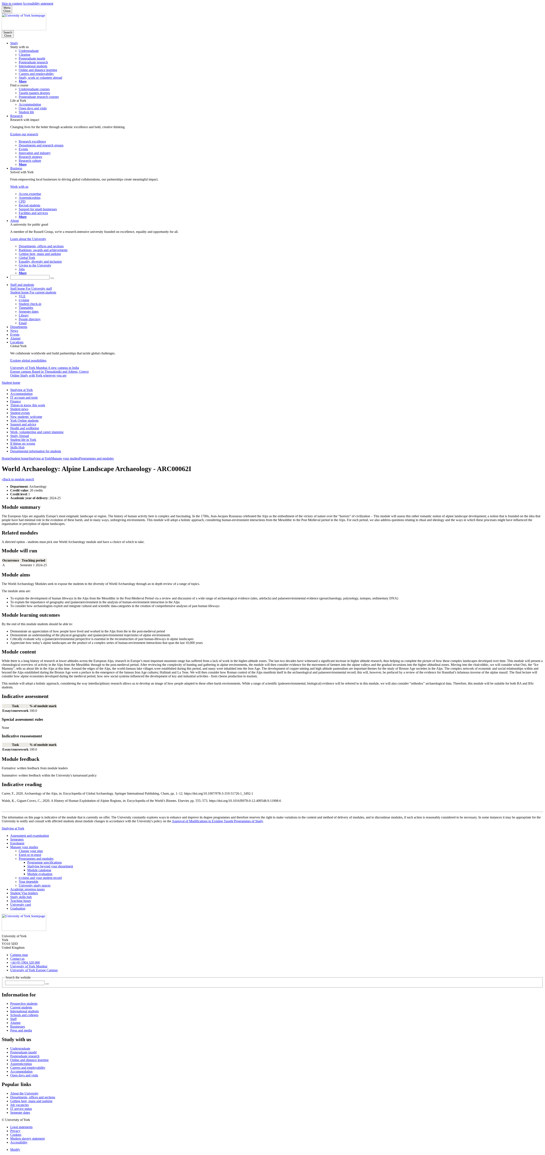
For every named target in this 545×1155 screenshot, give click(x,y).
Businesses (17, 1026)
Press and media (21, 1030)
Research (16, 116)
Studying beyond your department (50, 866)
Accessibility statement (38, 3)
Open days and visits (24, 1075)
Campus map (19, 955)
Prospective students (23, 1003)
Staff (13, 1019)
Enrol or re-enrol (30, 855)
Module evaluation (39, 874)
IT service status (21, 1109)
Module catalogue (39, 870)
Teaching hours (20, 901)
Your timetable (28, 881)
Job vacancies (19, 1105)
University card (20, 904)
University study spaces (34, 885)
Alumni (15, 338)
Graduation (17, 908)
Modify (15, 1149)
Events (14, 334)
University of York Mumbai (28, 966)
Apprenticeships (21, 1064)
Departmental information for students (35, 451)
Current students (21, 1007)
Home (6, 458)
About (14, 220)
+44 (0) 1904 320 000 (25, 962)
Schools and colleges (24, 1015)
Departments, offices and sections (32, 1097)
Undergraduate (20, 1048)
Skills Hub (17, 447)
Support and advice (23, 424)
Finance (15, 401)
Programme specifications (44, 862)
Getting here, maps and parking (31, 1101)
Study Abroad (19, 436)
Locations (16, 342)
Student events (20, 413)
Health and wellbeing (24, 428)
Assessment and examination (29, 835)
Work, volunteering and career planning (36, 432)
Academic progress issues (27, 889)
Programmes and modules (96, 458)
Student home (11, 382)
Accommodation (21, 394)
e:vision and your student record (40, 878)
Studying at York (21, 390)
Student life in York (23, 439)
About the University (24, 1093)
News (14, 330)
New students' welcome (26, 416)
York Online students (24, 420)
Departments (18, 327)
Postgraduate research (24, 1056)
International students (24, 1011)
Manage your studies (65, 458)
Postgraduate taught (23, 1052)
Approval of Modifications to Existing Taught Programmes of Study (217, 821)
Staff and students (22, 285)
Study (14, 43)
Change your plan (31, 851)
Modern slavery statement (27, 1138)
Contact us (17, 958)
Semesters (17, 839)
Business (16, 168)
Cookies (15, 1134)
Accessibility (18, 1142)
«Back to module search (18, 479)
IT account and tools (24, 397)
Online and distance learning (29, 1060)
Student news (19, 409)
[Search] (52, 278)
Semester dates (20, 1112)
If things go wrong (22, 443)
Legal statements (21, 1127)
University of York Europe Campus (34, 970)
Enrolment (17, 843)
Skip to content (12, 3)
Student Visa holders (24, 893)
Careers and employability (27, 1067)
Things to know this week (27, 405)
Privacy (15, 1131)
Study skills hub (21, 897)
